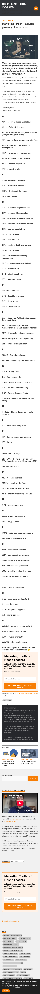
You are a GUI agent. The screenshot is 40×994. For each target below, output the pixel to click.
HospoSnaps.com (10, 821)
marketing (8, 960)
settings (17, 987)
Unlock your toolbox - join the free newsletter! (20, 906)
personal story (10, 966)
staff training (23, 975)
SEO (23, 972)
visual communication (12, 978)
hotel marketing (10, 956)
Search (33, 778)
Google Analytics (10, 944)
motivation (21, 960)
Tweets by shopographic (10, 921)
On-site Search (7, 775)
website (28, 978)
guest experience (10, 953)
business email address (12, 935)
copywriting (24, 938)
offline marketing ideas (13, 963)
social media (9, 975)
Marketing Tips (8, 20)
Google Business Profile (13, 947)
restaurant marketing (12, 969)
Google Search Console (12, 950)
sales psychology (10, 972)
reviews (28, 969)
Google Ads (21, 941)
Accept (6, 990)
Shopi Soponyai (10, 708)
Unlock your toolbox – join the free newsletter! (20, 686)
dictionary (7, 700)
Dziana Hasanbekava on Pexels (25, 693)
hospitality (25, 953)
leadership (25, 956)
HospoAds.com (17, 819)
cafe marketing (10, 938)
